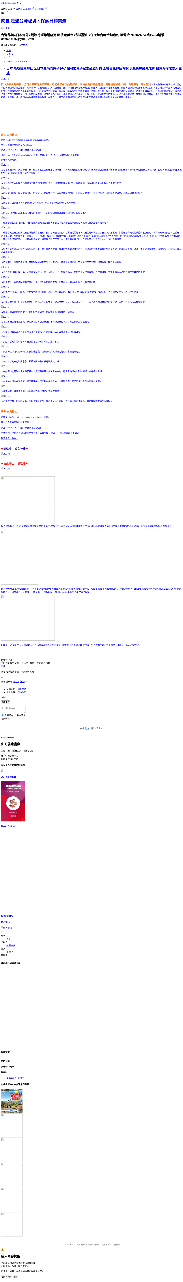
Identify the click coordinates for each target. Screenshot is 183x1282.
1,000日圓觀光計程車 (144, 170)
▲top (3, 697)
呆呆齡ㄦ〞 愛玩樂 (15, 1078)
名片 (8, 57)
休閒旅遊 (23, 45)
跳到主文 (5, 28)
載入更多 (5, 702)
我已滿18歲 (6, 1277)
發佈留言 (5, 719)
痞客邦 (16, 681)
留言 (22, 681)
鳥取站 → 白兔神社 (14, 448)
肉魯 (3, 666)
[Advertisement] (50, 109)
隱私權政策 (106, 1245)
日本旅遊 (22, 692)
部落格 (9, 54)
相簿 (8, 50)
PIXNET (71, 1245)
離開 (15, 1277)
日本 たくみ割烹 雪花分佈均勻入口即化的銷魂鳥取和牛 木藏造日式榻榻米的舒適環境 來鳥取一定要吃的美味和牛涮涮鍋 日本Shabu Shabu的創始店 (70, 645)
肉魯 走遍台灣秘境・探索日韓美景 (33, 20)
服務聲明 (116, 1245)
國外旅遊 (22, 689)
